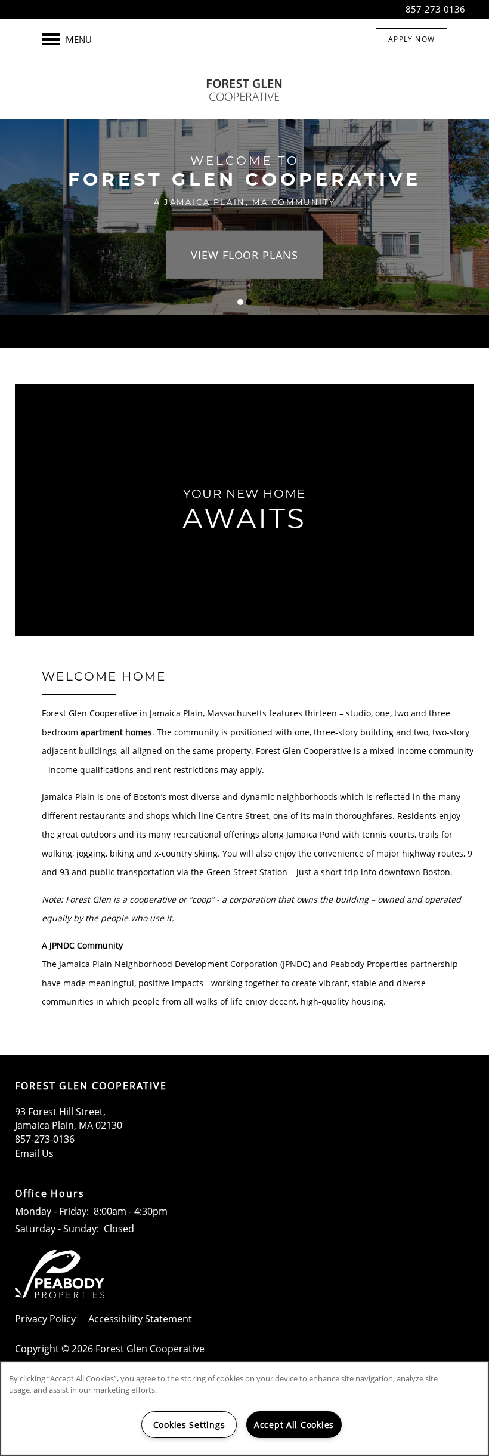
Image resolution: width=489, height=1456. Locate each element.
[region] (244, 1408)
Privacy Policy (45, 1318)
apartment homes (116, 732)
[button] (411, 39)
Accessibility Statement (140, 1318)
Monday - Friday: (52, 1211)
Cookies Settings (189, 1424)
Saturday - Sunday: (57, 1228)
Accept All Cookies (294, 1424)
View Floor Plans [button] (244, 255)
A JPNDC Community (82, 945)
